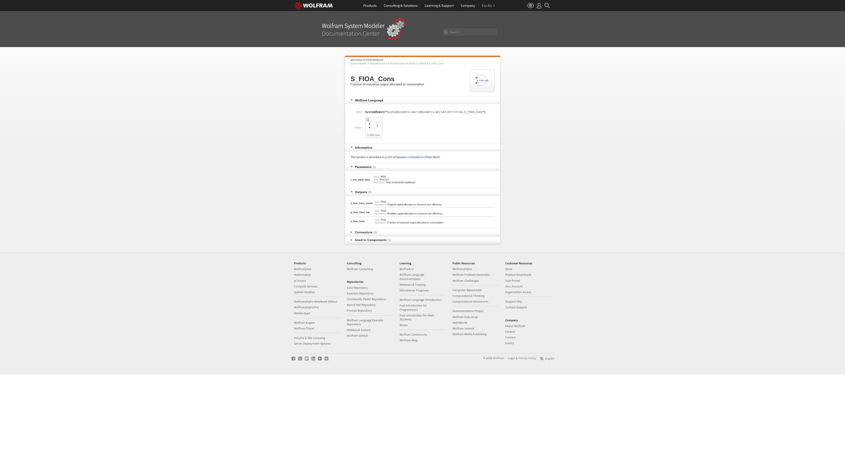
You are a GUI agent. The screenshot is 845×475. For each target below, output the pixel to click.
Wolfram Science (463, 328)
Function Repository (360, 293)
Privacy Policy (527, 358)
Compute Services (306, 286)
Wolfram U (406, 269)
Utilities (422, 63)
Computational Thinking (468, 296)
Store (508, 269)
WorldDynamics (398, 63)
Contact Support (516, 307)
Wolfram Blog (408, 340)
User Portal (512, 281)
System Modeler (359, 63)
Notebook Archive (358, 330)
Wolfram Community (413, 334)
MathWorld (459, 323)
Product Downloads (518, 275)
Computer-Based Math (467, 290)
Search (454, 32)
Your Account (514, 286)
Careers (510, 332)
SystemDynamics (378, 63)
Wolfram (498, 358)
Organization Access (518, 292)
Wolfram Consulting (360, 269)
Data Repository (357, 288)
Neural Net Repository (361, 305)
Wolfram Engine (304, 323)
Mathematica (302, 275)
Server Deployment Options (312, 343)
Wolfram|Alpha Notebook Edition (315, 301)
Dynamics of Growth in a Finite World (418, 157)
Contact (510, 337)
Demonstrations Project (468, 311)
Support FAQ (513, 301)
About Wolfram (515, 326)
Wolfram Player (304, 328)
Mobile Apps (302, 313)
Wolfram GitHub (357, 336)
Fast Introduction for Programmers (413, 307)
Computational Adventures (470, 301)
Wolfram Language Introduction (421, 300)
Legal (511, 358)
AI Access (300, 281)
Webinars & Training (413, 285)
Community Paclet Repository (366, 299)
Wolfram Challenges (465, 281)
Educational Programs (414, 290)
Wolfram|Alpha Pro (306, 307)
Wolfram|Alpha (462, 269)
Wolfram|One (302, 269)
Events (509, 343)
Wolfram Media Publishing (469, 334)
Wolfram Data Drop (465, 317)
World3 (412, 63)
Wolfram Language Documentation (412, 277)
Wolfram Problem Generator (471, 275)
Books (404, 325)
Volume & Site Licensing (309, 338)
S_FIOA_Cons (436, 63)
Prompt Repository (359, 310)
